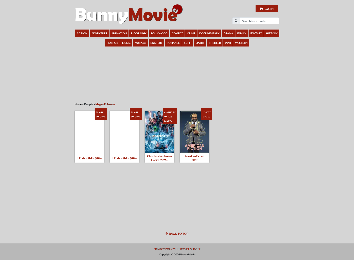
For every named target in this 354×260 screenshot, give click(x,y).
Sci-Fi (187, 42)
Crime (191, 33)
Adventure (99, 33)
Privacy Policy (164, 249)
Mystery (156, 42)
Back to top (178, 233)
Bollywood (159, 33)
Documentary (209, 33)
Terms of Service (189, 249)
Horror (112, 42)
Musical (140, 42)
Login (268, 8)
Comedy (177, 33)
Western (241, 42)
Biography (138, 33)
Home (78, 104)
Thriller (215, 42)
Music (126, 42)
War (228, 42)
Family (241, 33)
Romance (173, 42)
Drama (228, 33)
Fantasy (256, 33)
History (271, 33)
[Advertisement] (177, 74)
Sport (200, 42)
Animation (119, 33)
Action (82, 33)
